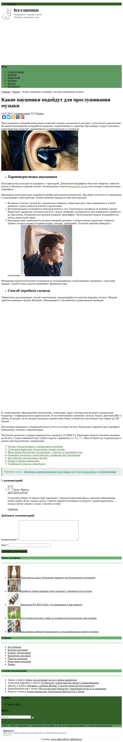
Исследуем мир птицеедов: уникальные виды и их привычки (72, 688)
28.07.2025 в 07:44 (18, 492)
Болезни (12, 80)
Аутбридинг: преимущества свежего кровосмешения (70, 682)
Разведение (14, 77)
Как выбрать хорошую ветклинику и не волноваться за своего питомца (59, 631)
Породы (12, 74)
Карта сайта (14, 704)
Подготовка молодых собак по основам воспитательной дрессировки (58, 618)
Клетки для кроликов (19, 652)
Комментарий (9, 539)
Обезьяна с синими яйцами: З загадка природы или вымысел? (61, 685)
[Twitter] (8, 117)
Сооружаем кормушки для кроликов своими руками (36, 449)
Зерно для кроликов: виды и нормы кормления (51, 680)
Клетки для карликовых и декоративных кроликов (35, 446)
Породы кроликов (17, 658)
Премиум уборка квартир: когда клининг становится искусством (56, 591)
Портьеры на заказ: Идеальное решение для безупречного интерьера (57, 577)
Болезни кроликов (18, 650)
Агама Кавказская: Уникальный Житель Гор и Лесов (56, 691)
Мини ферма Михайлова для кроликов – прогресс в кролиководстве (45, 452)
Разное (16, 91)
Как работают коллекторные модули (27, 458)
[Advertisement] (61, 42)
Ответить (13, 509)
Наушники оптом (77, 186)
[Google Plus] (22, 117)
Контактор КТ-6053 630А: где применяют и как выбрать (51, 604)
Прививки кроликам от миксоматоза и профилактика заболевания (44, 455)
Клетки (12, 83)
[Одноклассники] (13, 117)
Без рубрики (14, 647)
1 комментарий (21, 113)
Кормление (14, 86)
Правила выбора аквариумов (23, 460)
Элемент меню (16, 72)
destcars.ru (62, 733)
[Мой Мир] (18, 117)
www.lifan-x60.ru (60, 739)
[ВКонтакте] (4, 117)
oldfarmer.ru (76, 739)
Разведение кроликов (19, 661)
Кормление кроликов (19, 655)
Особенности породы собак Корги (26, 463)
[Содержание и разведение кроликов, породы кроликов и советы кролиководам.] (21, 18)
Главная (12, 4)
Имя (4, 545)
